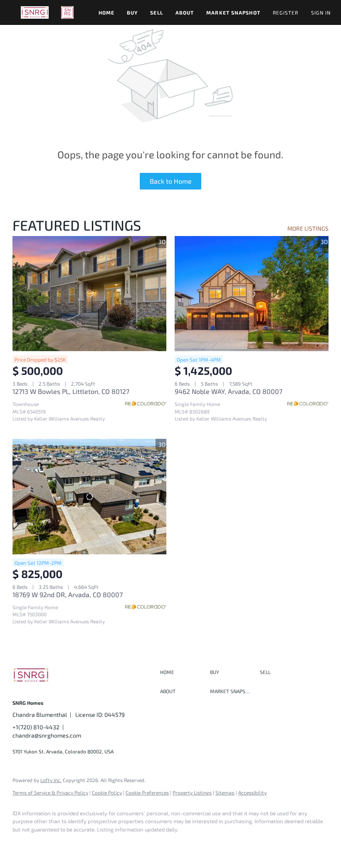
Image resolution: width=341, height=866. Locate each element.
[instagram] (47, 844)
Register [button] (286, 12)
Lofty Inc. (51, 780)
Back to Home (171, 181)
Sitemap (225, 792)
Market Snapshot (233, 12)
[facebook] (22, 844)
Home (106, 12)
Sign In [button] (321, 12)
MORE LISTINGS (308, 228)
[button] (35, 12)
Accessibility (252, 792)
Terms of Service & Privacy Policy (50, 792)
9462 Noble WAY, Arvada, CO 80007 (228, 391)
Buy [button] (132, 12)
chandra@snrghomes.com (46, 735)
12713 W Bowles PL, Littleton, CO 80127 (70, 391)
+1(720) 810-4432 (35, 727)
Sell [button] (156, 12)
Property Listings (192, 792)
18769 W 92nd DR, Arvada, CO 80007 (67, 594)
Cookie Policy (107, 792)
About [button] (184, 12)
